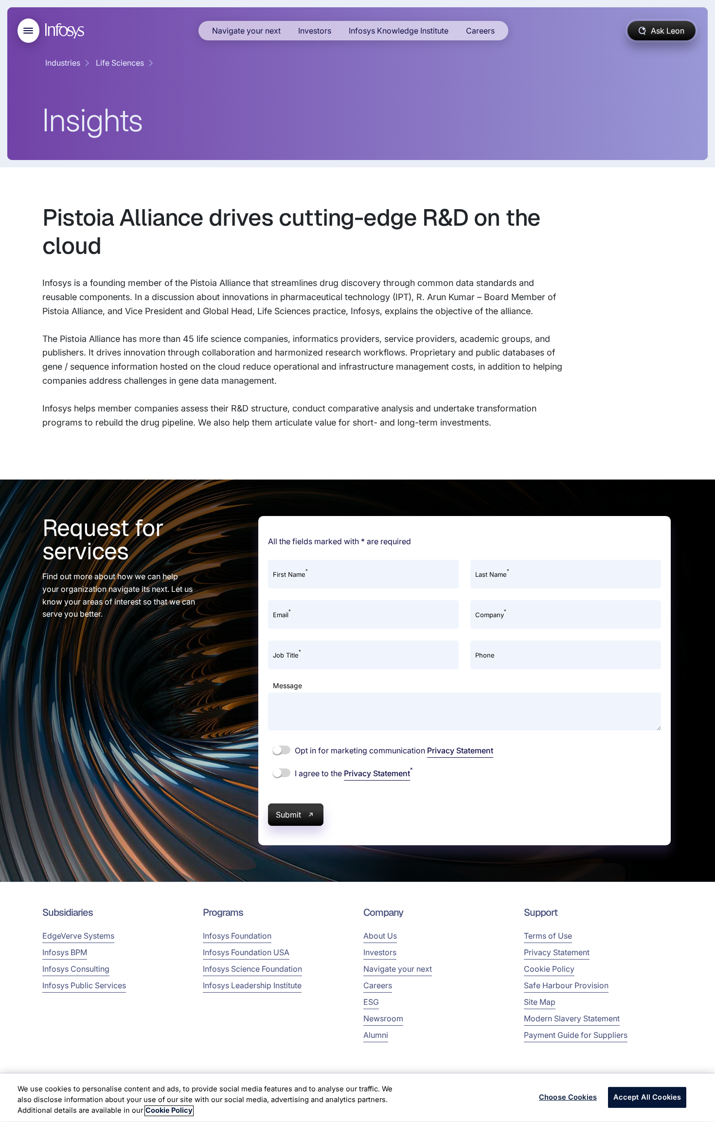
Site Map (539, 1002)
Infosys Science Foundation (252, 969)
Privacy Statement (460, 750)
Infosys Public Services (84, 985)
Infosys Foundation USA (246, 952)
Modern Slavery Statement (572, 1018)
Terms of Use (548, 936)
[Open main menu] (28, 30)
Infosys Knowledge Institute (398, 31)
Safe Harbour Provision (566, 985)
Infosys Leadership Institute (252, 985)
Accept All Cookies (647, 1097)
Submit (288, 814)
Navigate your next (246, 31)
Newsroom (383, 1018)
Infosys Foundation (237, 936)
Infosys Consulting (75, 969)
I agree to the (352, 772)
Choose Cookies (568, 1097)
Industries (62, 63)
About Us (380, 936)
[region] (357, 1097)
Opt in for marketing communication (393, 750)
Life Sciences (120, 63)
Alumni (375, 1035)
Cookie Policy (549, 969)
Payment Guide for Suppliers (575, 1035)
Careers (480, 31)
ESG (371, 1002)
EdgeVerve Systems (78, 936)
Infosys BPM (64, 952)
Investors (314, 31)
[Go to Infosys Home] (66, 30)
